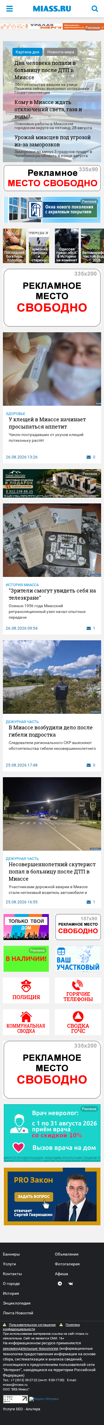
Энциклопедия (17, 1303)
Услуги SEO (13, 1409)
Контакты (12, 1273)
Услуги (9, 1264)
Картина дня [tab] (27, 52)
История (11, 1293)
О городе (11, 1283)
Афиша (61, 1273)
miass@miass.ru (15, 1385)
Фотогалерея (67, 1264)
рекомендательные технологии (30, 1348)
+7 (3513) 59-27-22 (24, 1380)
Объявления (67, 1254)
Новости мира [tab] (60, 52)
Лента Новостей (18, 1313)
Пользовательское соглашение (32, 1325)
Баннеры (11, 1254)
